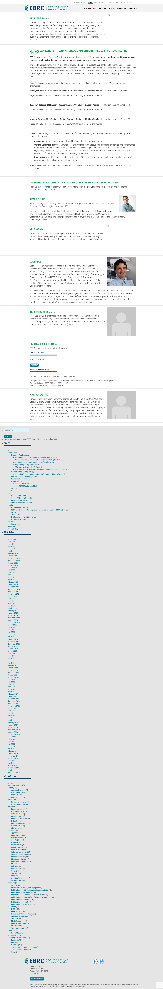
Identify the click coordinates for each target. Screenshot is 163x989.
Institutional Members (19, 854)
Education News (17, 809)
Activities (11, 783)
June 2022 (11, 656)
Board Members (17, 838)
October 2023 (13, 620)
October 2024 (13, 592)
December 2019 (14, 727)
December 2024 (14, 587)
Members (133, 8)
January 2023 (13, 639)
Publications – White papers (21, 904)
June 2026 (11, 544)
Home (47, 8)
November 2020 (14, 701)
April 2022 (11, 661)
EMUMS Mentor (17, 850)
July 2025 (11, 570)
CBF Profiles (15, 840)
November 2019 (14, 730)
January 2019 (13, 753)
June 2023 (11, 630)
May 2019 (11, 744)
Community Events (18, 792)
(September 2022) (39, 460)
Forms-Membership (18, 802)
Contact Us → (35, 973)
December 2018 (14, 756)
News (10, 807)
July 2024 (11, 599)
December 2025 (14, 558)
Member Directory (18, 857)
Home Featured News (19, 811)
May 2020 (11, 715)
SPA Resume (16, 926)
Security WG (16, 871)
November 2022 (14, 644)
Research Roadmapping (20, 455)
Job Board (15, 919)
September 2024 (14, 594)
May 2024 (11, 603)
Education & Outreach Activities (23, 914)
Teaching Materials (18, 928)
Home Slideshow (17, 933)
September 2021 (14, 677)
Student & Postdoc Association (19, 507)
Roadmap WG (16, 869)
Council (14, 842)
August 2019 (12, 737)
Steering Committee (19, 878)
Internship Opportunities (20, 916)
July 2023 (11, 627)
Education (121, 8)
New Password (13, 527)
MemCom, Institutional (19, 861)
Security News (16, 826)
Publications (113, 2)
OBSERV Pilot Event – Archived (22, 498)
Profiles (10, 830)
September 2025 (14, 565)
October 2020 (13, 704)
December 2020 (14, 699)
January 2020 (13, 725)
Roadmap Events (17, 797)
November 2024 (14, 589)
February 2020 (13, 723)
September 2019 (14, 734)
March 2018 (12, 763)
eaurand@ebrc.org (110, 83)
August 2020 (12, 708)
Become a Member (80, 2)
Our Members (16, 481)
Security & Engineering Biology (22, 472)
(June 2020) (42, 469)
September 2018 (14, 758)
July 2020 (11, 711)
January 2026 (13, 556)
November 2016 (14, 773)
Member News (16, 816)
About (90, 2)
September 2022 (14, 649)
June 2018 (11, 761)
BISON (13, 909)
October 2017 (13, 765)
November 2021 (14, 673)
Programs (11, 493)
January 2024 (13, 613)
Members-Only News (19, 819)
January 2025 (13, 584)
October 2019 (13, 732)
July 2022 (11, 654)
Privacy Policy (13, 529)
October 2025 (13, 563)
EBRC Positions (17, 911)
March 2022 (12, 663)
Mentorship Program (19, 500)
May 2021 (11, 687)
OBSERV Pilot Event (18, 495)
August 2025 (12, 568)
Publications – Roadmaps (20, 900)
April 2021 (11, 689)
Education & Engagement (20, 479)
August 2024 (12, 596)
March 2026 (12, 551)
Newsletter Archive (18, 519)
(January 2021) (36, 457)
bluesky (101, 961)
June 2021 (11, 684)
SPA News (15, 828)
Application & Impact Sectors (26, 947)
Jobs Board (15, 515)
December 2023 (14, 615)
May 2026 (11, 546)
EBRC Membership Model (28, 486)
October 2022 (13, 646)
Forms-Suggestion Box (19, 804)
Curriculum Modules (15, 785)
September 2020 (14, 706)
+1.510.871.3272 (41, 971)
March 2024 (12, 608)
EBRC (29, 439)
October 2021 (13, 675)
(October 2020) (30, 467)
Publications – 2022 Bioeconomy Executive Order (29, 890)
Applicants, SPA (17, 835)
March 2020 (12, 720)
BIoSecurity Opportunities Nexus (23, 517)
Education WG (16, 845)
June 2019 (11, 742)
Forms (10, 800)
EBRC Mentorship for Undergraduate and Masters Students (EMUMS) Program (40, 510)
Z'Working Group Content (17, 938)
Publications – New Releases (22, 892)
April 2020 (11, 718)
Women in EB (16, 880)
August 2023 (12, 625)
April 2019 (11, 746)
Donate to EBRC (37, 979)
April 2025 (11, 577)
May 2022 (11, 658)
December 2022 (14, 642)
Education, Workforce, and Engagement (26, 888)
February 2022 (13, 665)
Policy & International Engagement (24, 476)
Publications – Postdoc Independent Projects (28, 895)
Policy (111, 8)
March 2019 (12, 749)
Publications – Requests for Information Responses (30, 897)
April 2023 (11, 634)
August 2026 (12, 539)
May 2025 (11, 575)
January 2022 (13, 668)
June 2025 (11, 572)
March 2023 (12, 637)
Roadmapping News (18, 823)
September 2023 (14, 622)
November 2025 (14, 561)
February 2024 (13, 611)
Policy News (16, 821)
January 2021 (13, 696)
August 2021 (12, 680)
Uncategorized (13, 935)
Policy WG (15, 866)
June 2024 (11, 601)
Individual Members (18, 852)
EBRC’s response (42, 187)
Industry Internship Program (21, 503)
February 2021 (13, 694)
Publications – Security (20, 902)
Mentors (14, 864)
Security (102, 8)
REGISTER (34, 365)
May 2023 (11, 632)
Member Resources (18, 923)
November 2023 (14, 618)
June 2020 (11, 713)
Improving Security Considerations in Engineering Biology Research (40, 474)
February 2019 (13, 751)
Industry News (16, 814)
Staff (13, 876)
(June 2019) (27, 465)
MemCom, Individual (19, 859)
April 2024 (11, 606)
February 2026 (13, 553)
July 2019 (11, 739)
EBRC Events (16, 795)
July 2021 (11, 682)
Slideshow (11, 931)
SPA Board (15, 873)
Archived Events (17, 790)
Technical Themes (22, 950)
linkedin (95, 961)
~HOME (10, 450)
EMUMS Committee (18, 847)
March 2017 (12, 770)
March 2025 (12, 580)
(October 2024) (34, 462)
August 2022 (12, 651)
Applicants (15, 833)
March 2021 (12, 692)
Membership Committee (17, 524)
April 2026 (11, 549)
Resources (102, 2)
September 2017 (14, 768)
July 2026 (11, 542)
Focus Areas (12, 453)
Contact (130, 2)
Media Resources (17, 921)
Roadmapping (90, 8)
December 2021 (14, 670)
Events (122, 2)
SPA (95, 2)
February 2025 (13, 582)
